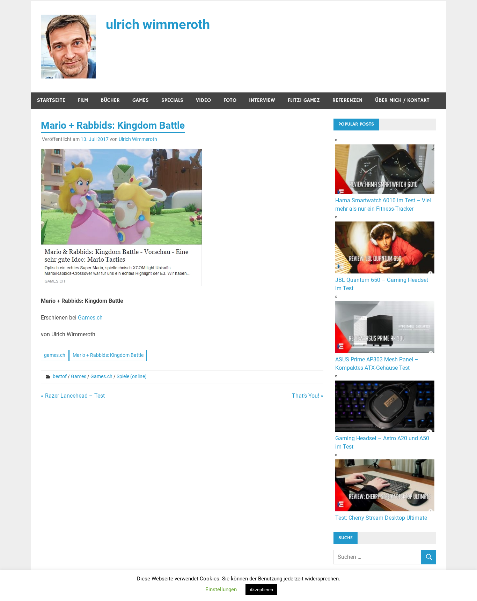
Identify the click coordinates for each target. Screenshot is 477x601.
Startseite (51, 100)
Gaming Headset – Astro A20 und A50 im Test (382, 442)
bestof (60, 376)
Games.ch (90, 317)
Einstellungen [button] (221, 589)
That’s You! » (307, 395)
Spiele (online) (132, 376)
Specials (172, 100)
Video (203, 100)
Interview (262, 100)
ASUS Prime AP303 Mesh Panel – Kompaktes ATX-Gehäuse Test (376, 363)
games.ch (54, 355)
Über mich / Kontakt (402, 100)
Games (140, 100)
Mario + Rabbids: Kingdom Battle (108, 355)
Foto (229, 100)
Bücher (110, 100)
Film (83, 100)
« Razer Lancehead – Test (73, 395)
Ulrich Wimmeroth (138, 139)
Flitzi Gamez (304, 100)
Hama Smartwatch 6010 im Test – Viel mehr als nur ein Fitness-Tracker (383, 204)
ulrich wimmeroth (158, 24)
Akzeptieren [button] (261, 589)
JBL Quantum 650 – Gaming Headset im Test (381, 284)
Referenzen (347, 100)
